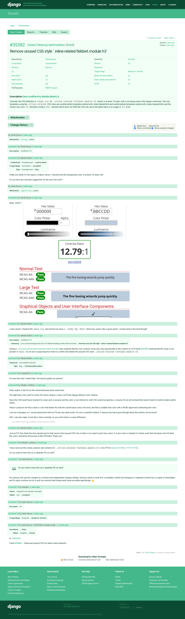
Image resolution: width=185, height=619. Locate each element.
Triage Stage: (99, 71)
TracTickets (150, 553)
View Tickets (16, 32)
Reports (30, 32)
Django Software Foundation (19, 587)
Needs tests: (17, 80)
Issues (155, 5)
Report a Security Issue (56, 587)
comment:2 (13, 158)
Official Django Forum (90, 583)
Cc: (13, 71)
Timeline (43, 32)
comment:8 (13, 385)
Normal (48, 67)
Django (14, 5)
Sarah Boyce (50, 59)
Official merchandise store (159, 583)
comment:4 (13, 324)
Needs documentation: (103, 76)
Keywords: (98, 67)
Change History (21, 124)
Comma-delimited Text (89, 559)
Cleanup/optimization (50, 45)
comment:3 (13, 198)
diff (29, 151)
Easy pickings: (17, 84)
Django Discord (88, 580)
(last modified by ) (40, 96)
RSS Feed (68, 559)
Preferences (24, 25)
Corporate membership (158, 580)
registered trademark (70, 614)
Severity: (15, 67)
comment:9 (13, 428)
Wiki (54, 32)
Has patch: (16, 76)
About (163, 5)
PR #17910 (132, 448)
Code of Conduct (14, 590)
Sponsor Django (155, 577)
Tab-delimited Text (115, 559)
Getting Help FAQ (88, 577)
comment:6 (13, 358)
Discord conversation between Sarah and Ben (39, 349)
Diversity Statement (16, 593)
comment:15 (13, 525)
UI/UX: (96, 84)
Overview (91, 5)
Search (64, 32)
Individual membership (56, 590)
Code (147, 5)
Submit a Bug (52, 583)
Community (138, 5)
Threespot (126, 608)
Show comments (144, 128)
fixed (70, 45)
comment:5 (13, 335)
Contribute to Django (55, 580)
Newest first (154, 126)
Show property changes (164, 128)
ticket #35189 (118, 448)
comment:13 (13, 502)
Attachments (19, 117)
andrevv (142, 608)
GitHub (117, 577)
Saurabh (131, 59)
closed (31, 45)
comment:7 (13, 373)
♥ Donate (172, 5)
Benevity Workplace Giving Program (163, 587)
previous (47, 422)
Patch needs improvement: (105, 80)
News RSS (119, 587)
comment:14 (13, 513)
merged (51, 88)
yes (46, 76)
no (129, 76)
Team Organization (15, 583)
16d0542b (16, 538)
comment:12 (13, 487)
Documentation (116, 5)
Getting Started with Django (19, 580)
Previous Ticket (154, 38)
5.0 (129, 63)
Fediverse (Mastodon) (124, 583)
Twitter (118, 580)
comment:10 (13, 442)
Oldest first (141, 126)
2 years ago (170, 43)
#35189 (144, 349)
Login (12, 25)
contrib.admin (51, 63)
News (128, 5)
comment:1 (13, 146)
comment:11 (13, 459)
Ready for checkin (135, 71)
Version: (97, 63)
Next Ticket (169, 38)
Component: (17, 63)
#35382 (17, 44)
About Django (13, 577)
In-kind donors (72, 606)
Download (102, 5)
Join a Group (52, 577)
